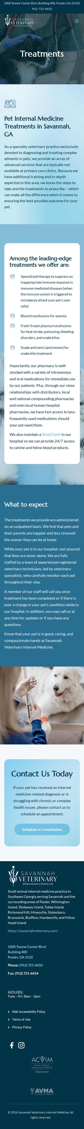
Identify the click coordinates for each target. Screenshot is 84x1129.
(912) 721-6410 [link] (31, 965)
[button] (77, 21)
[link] (42, 3)
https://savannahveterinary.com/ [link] (33, 931)
